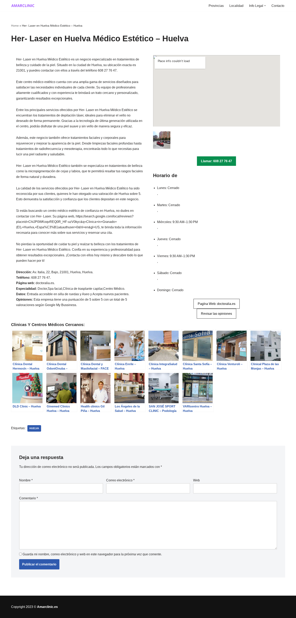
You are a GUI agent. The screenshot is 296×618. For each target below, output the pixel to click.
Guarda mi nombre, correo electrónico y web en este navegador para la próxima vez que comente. (92, 554)
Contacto (277, 5)
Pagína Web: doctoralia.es (216, 303)
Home (15, 25)
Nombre (26, 480)
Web (196, 480)
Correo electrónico (120, 480)
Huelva (34, 428)
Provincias (216, 5)
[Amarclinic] (23, 6)
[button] (265, 5)
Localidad (236, 5)
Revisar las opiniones (216, 313)
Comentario (28, 498)
